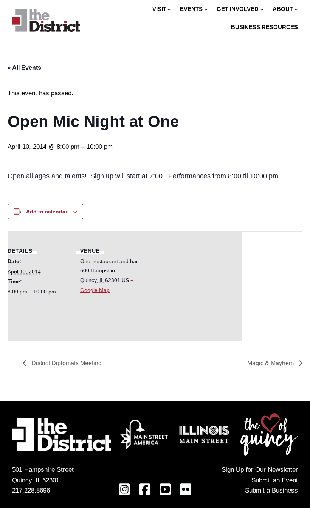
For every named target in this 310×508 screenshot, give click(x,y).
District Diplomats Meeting (66, 363)
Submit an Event (274, 480)
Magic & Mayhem (271, 363)
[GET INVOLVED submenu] (262, 9)
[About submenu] (296, 9)
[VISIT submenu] (169, 9)
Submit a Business (271, 490)
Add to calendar (46, 211)
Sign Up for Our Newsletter (260, 469)
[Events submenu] (206, 9)
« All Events (24, 68)
